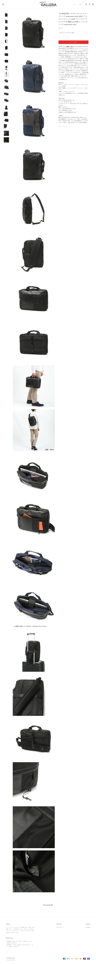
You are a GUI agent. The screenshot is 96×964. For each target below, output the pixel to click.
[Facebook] (62, 126)
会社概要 (88, 927)
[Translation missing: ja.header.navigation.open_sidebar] (3, 4)
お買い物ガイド (60, 927)
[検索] (89, 4)
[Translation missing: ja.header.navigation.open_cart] (93, 4)
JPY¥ (74, 4)
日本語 (80, 4)
